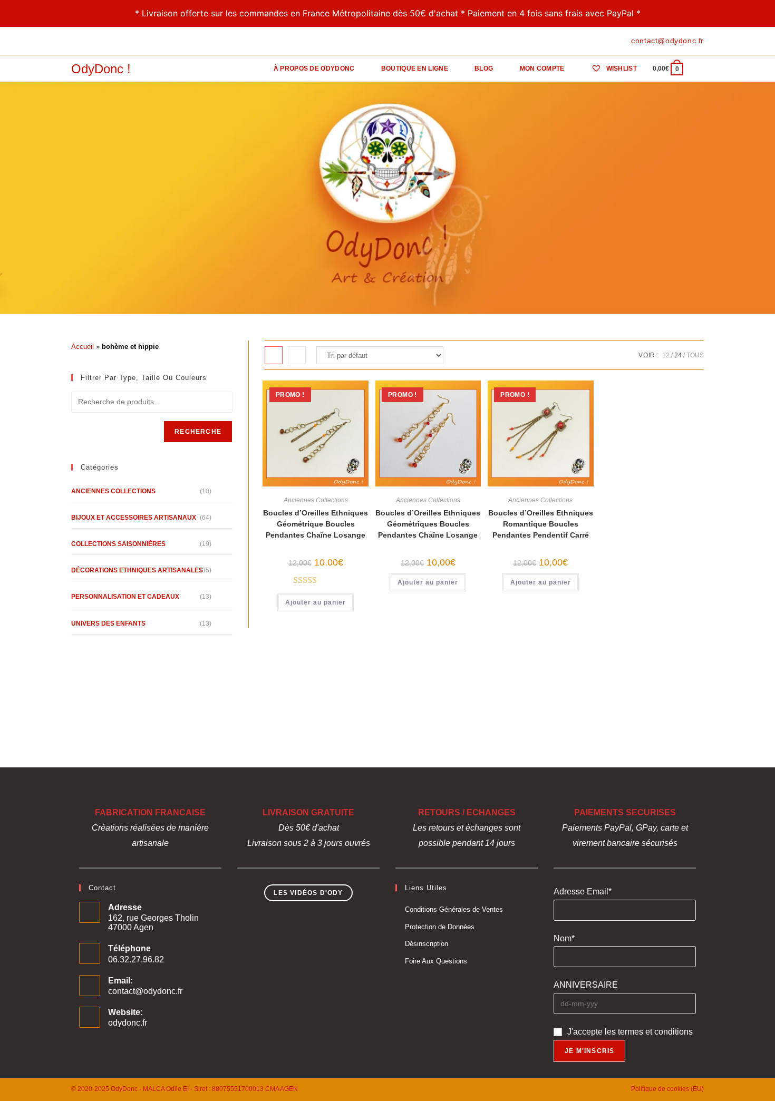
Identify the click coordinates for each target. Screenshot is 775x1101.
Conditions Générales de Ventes (454, 909)
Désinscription (426, 944)
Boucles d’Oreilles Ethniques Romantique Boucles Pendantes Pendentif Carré (540, 524)
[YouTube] (110, 41)
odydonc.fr (127, 1022)
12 (666, 355)
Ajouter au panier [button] (315, 602)
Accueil (82, 346)
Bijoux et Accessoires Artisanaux (133, 517)
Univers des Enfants (108, 623)
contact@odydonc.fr (145, 991)
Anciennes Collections (316, 500)
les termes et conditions (649, 1031)
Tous (695, 355)
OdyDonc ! (101, 69)
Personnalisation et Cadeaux (125, 596)
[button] (319, 393)
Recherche (198, 431)
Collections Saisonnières (118, 544)
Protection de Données (439, 927)
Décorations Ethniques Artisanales (137, 570)
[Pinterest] (86, 41)
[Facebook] (75, 41)
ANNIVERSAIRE (586, 984)
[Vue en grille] (274, 355)
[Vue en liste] (297, 355)
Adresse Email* (583, 891)
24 (678, 355)
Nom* (564, 938)
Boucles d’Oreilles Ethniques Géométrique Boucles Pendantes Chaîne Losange (315, 524)
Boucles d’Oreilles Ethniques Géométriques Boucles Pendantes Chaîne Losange (427, 524)
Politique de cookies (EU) (667, 1089)
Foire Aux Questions (436, 961)
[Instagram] (98, 41)
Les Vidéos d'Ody (308, 893)
